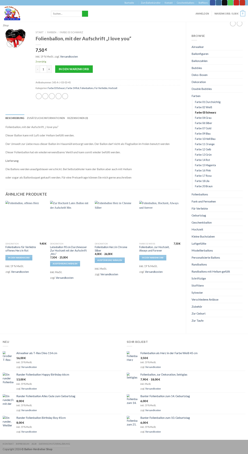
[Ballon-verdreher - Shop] (24, 13)
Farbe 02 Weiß (203, 107)
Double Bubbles (202, 88)
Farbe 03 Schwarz (205, 112)
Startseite (129, 2)
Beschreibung (14, 118)
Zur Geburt (199, 313)
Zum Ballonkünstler (151, 2)
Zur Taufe (198, 320)
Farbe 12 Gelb (203, 149)
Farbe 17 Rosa (203, 175)
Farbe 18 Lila (202, 181)
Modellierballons (202, 250)
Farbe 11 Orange (205, 144)
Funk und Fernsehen (204, 201)
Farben (196, 96)
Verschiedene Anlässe (205, 299)
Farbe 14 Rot (202, 159)
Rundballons (199, 264)
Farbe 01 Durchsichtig (208, 102)
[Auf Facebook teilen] (39, 96)
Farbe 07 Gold (203, 128)
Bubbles (197, 68)
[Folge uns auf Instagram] (218, 2)
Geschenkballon (202, 222)
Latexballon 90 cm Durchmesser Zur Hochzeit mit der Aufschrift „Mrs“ (68, 250)
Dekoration (199, 82)
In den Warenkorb (74, 69)
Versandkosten (69, 56)
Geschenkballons (185, 2)
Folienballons (200, 194)
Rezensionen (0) (77, 118)
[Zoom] (10, 43)
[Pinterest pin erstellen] (59, 96)
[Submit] (85, 14)
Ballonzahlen (200, 60)
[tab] (14, 118)
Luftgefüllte (199, 243)
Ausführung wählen (65, 263)
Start (40, 32)
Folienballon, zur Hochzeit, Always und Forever (154, 249)
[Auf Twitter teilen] (45, 96)
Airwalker (198, 46)
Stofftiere (203, 2)
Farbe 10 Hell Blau (205, 138)
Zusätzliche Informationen (46, 118)
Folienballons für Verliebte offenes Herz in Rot (20, 249)
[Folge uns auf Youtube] (242, 2)
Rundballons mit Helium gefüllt (211, 271)
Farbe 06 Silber (203, 123)
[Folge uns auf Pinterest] (236, 2)
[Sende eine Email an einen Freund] (52, 96)
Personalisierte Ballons (206, 257)
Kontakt (169, 2)
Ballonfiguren (200, 53)
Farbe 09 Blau (203, 133)
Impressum (22, 443)
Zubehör (197, 306)
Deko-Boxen (200, 74)
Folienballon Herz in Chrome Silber (111, 249)
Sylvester (197, 292)
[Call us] (230, 2)
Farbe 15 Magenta (205, 165)
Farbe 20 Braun (204, 186)
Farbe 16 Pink (203, 170)
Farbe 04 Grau (203, 117)
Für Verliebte (200, 208)
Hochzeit (197, 229)
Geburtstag (199, 215)
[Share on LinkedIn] (65, 96)
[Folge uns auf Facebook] (212, 2)
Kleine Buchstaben (203, 236)
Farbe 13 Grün (203, 154)
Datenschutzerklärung (54, 443)
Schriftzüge (199, 278)
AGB (34, 443)
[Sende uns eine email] (224, 2)
